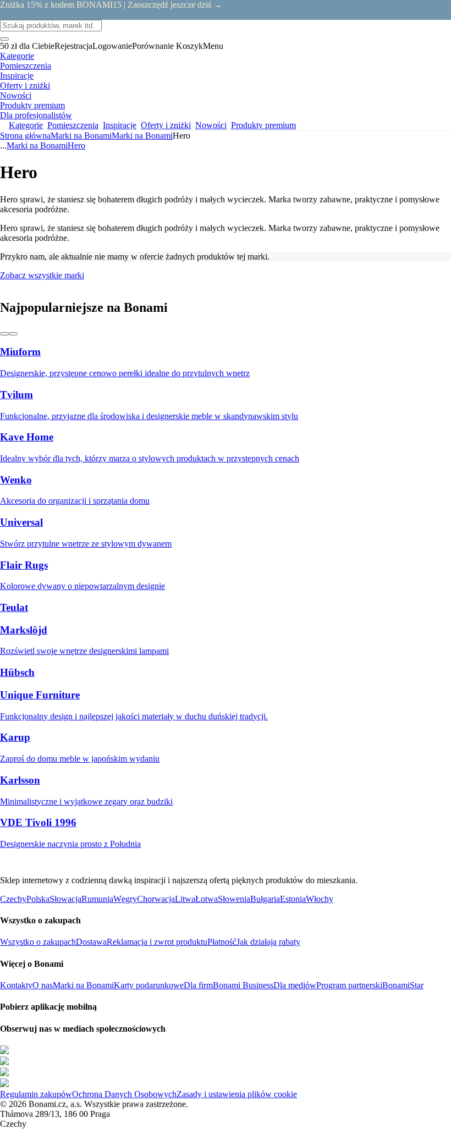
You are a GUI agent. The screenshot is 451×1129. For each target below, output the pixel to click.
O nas (42, 985)
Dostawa (91, 941)
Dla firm (198, 985)
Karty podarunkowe (149, 985)
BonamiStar (403, 985)
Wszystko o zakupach (38, 941)
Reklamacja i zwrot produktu (157, 941)
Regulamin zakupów (36, 1094)
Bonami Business (243, 985)
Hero (76, 145)
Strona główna (25, 135)
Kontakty (16, 985)
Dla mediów (294, 985)
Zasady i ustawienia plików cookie (237, 1094)
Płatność (222, 941)
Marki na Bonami (142, 135)
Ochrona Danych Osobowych (124, 1094)
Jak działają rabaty (268, 941)
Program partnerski (349, 985)
